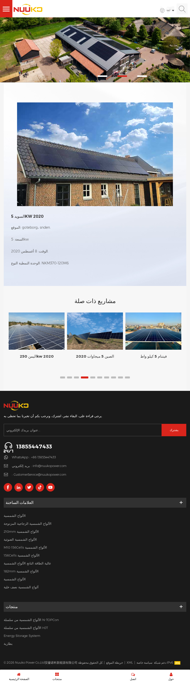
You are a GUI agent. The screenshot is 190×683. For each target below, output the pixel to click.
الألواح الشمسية (15, 516)
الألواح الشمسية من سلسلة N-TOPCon (31, 620)
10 (127, 377)
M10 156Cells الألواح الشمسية (25, 547)
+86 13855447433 (43, 457)
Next (180, 342)
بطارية (8, 644)
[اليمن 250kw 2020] (37, 331)
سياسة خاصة (144, 662)
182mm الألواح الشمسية (21, 571)
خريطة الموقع (114, 662)
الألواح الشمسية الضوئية (20, 539)
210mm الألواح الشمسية (21, 531)
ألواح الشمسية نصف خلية (21, 587)
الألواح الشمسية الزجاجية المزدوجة (27, 524)
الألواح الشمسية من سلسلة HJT (26, 628)
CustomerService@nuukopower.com (40, 474)
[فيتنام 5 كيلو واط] (153, 330)
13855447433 (34, 446)
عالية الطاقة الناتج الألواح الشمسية (27, 563)
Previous (9, 342)
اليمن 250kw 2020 (37, 356)
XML (130, 662)
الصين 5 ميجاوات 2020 (95, 356)
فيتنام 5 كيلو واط (153, 356)
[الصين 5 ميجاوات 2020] (95, 331)
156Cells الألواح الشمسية (22, 555)
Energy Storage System (22, 636)
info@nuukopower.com (50, 466)
